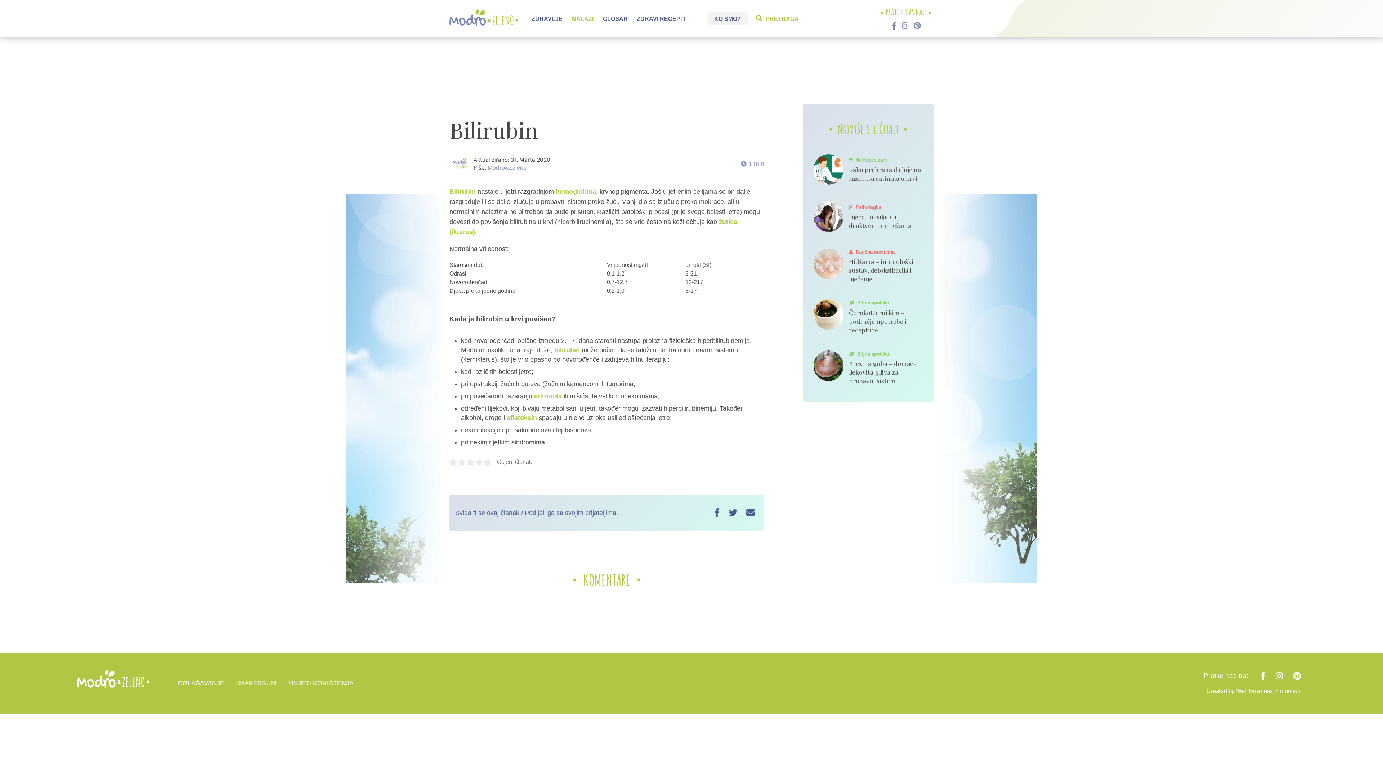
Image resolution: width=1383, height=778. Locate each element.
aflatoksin (522, 417)
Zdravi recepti (661, 18)
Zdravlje (547, 18)
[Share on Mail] (750, 513)
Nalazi (583, 18)
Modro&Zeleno (507, 167)
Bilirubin (462, 191)
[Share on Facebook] (717, 513)
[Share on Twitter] (733, 513)
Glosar (615, 18)
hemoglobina (576, 191)
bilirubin (567, 350)
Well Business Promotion (1268, 691)
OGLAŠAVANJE (201, 683)
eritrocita (548, 396)
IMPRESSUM (256, 683)
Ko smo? (727, 18)
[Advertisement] (691, 74)
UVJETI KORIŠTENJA (321, 683)
